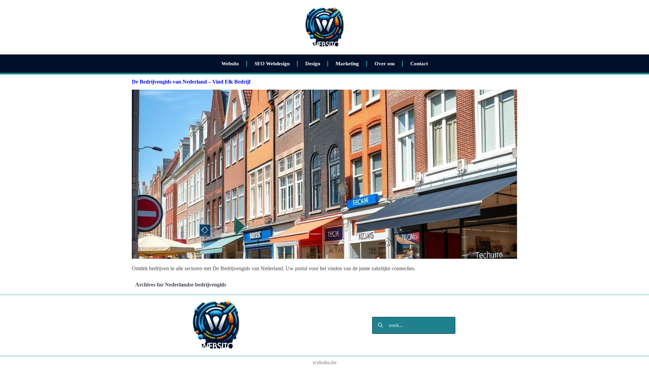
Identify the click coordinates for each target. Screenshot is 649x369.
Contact (419, 63)
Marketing (347, 63)
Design (312, 63)
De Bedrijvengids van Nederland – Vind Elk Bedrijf (191, 82)
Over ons (385, 63)
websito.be (325, 362)
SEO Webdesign (272, 63)
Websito (230, 63)
